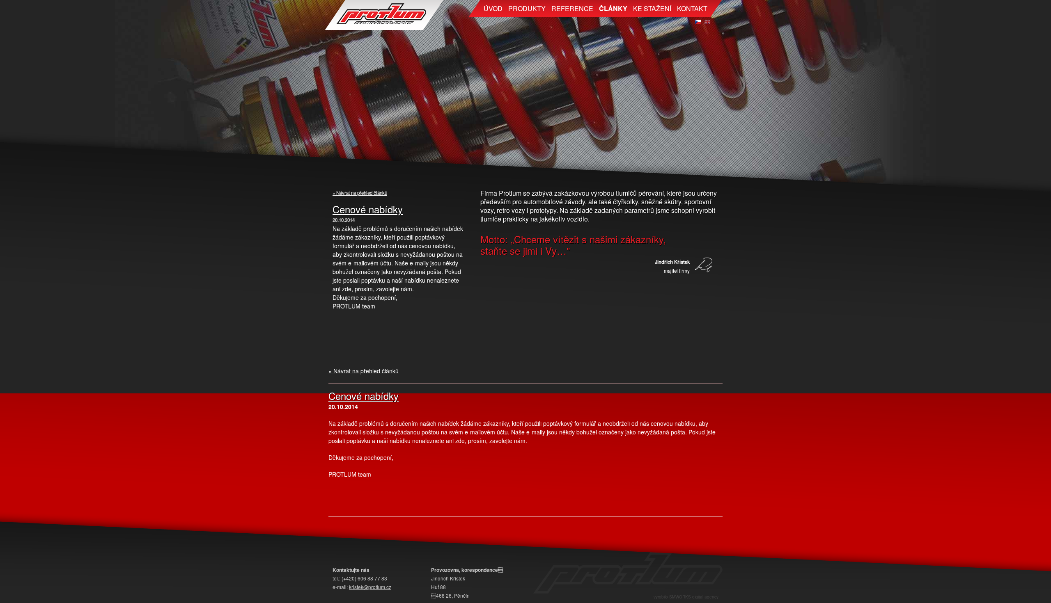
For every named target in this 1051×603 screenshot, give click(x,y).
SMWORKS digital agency (693, 597)
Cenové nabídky (368, 209)
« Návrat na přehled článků (360, 193)
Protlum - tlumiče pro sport (384, 15)
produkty (527, 8)
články (613, 8)
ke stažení (652, 8)
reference (572, 8)
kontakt (692, 8)
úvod (493, 8)
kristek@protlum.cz (370, 586)
